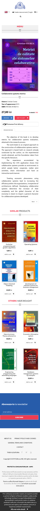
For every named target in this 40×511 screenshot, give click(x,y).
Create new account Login (23, 12)
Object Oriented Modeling (9, 284)
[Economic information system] (31, 321)
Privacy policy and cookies (25, 438)
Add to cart (21, 118)
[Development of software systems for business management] (31, 271)
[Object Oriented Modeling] (9, 271)
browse (6, 118)
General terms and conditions (20, 443)
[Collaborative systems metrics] (20, 65)
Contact (20, 447)
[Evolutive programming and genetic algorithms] (9, 231)
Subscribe (19, 417)
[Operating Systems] (31, 231)
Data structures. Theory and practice (9, 335)
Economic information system (30, 335)
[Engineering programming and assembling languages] (9, 359)
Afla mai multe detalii (18, 509)
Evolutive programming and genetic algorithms (9, 246)
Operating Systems (30, 244)
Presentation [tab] (8, 130)
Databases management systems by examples (30, 373)
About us (7, 438)
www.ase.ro (20, 486)
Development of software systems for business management (30, 285)
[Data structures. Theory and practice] (9, 321)
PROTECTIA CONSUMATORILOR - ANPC (20, 467)
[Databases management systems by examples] (31, 359)
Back (33, 201)
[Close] (27, 509)
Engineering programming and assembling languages (9, 373)
